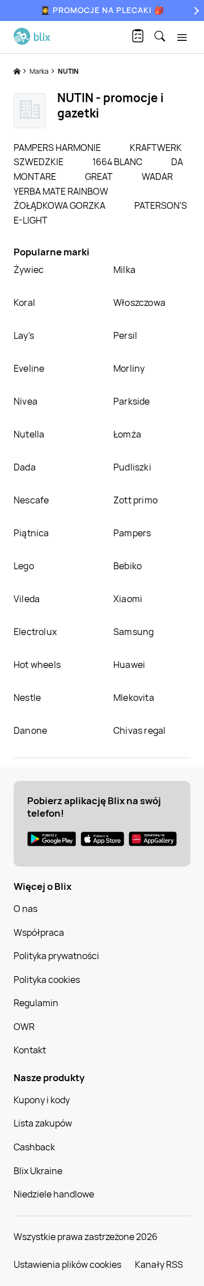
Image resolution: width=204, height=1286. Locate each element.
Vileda (27, 598)
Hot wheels (37, 664)
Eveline (29, 368)
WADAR (157, 176)
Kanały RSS (159, 1264)
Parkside (131, 401)
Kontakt (30, 1050)
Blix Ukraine (38, 1171)
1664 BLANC (118, 162)
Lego (24, 566)
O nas (25, 908)
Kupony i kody (42, 1100)
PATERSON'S (160, 205)
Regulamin (36, 1003)
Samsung (133, 631)
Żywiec (29, 269)
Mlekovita (133, 697)
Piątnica (31, 533)
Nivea (25, 401)
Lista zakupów (43, 1123)
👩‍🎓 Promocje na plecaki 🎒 (102, 10)
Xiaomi (127, 598)
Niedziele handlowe (54, 1194)
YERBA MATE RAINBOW (61, 191)
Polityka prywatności (56, 955)
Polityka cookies (47, 979)
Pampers (132, 533)
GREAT (99, 176)
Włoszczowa (139, 302)
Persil (125, 335)
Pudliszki (132, 467)
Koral (24, 302)
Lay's (24, 335)
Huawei (129, 664)
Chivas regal (139, 730)
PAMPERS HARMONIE (58, 147)
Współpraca (39, 932)
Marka (39, 71)
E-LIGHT (31, 220)
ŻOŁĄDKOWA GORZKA (60, 205)
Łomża (127, 434)
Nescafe (31, 500)
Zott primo (135, 500)
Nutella (29, 434)
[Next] (195, 10)
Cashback (34, 1147)
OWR (24, 1026)
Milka (124, 269)
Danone (30, 730)
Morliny (128, 368)
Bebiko (127, 566)
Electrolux (35, 631)
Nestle (27, 697)
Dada (25, 467)
